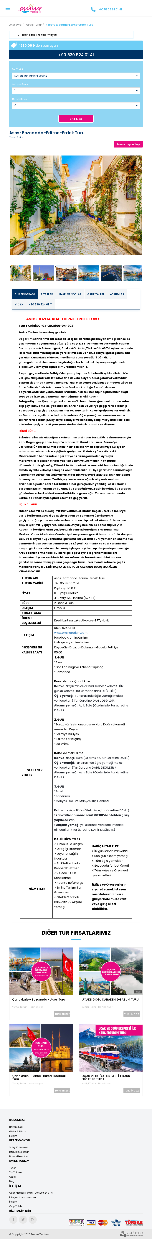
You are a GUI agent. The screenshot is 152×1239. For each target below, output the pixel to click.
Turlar (12, 1167)
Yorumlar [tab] (117, 294)
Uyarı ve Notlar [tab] (70, 294)
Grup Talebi (15, 1206)
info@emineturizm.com (22, 1197)
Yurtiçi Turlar (33, 25)
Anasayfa (15, 25)
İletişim (13, 1135)
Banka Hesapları (18, 1156)
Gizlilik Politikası (17, 1131)
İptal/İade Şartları (19, 1151)
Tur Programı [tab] (25, 294)
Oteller (12, 1176)
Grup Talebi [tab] (95, 294)
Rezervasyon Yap (128, 144)
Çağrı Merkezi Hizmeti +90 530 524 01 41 (31, 1192)
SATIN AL (76, 119)
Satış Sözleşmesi (18, 1147)
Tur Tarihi (17, 69)
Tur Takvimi (15, 1172)
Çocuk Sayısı (19, 99)
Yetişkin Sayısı (20, 84)
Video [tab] (19, 304)
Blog (11, 1181)
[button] (76, 76)
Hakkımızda (16, 1127)
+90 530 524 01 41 (40, 304)
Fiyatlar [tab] (47, 294)
